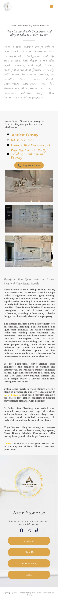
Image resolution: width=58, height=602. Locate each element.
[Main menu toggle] (51, 6)
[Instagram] (29, 530)
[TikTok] (37, 530)
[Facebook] (21, 530)
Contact (8, 443)
